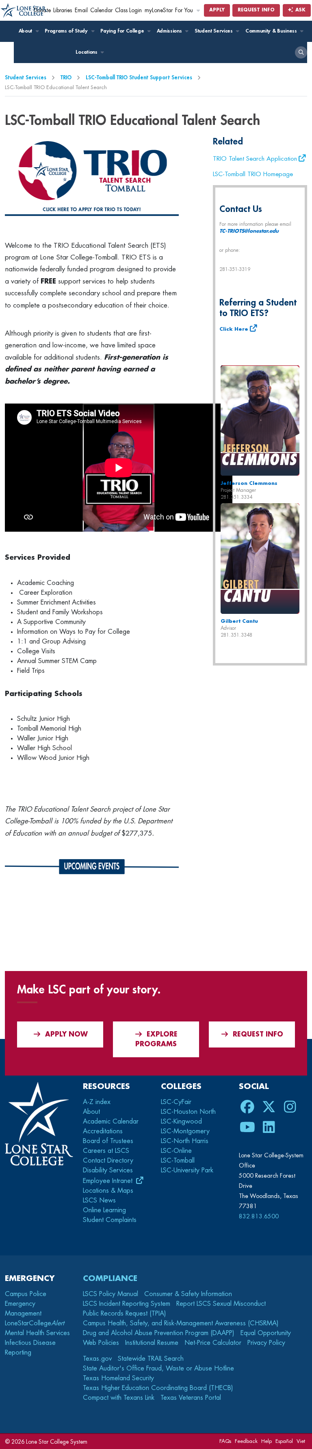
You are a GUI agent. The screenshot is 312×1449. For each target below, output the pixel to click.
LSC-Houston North (188, 1112)
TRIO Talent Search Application (255, 158)
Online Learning (104, 1210)
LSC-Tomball (178, 1160)
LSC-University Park (187, 1170)
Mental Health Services (37, 1333)
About (26, 30)
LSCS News (99, 1200)
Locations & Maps (108, 1190)
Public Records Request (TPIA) (124, 1313)
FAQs (225, 1441)
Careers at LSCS (106, 1151)
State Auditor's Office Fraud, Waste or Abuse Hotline (158, 1368)
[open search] (301, 52)
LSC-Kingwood (181, 1121)
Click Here (233, 329)
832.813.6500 (259, 1216)
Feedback (246, 1441)
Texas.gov (97, 1358)
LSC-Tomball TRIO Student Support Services (139, 77)
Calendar (101, 10)
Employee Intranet (108, 1181)
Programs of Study (67, 30)
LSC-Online (176, 1151)
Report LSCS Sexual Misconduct (221, 1304)
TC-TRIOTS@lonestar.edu (249, 231)
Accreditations (103, 1131)
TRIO (66, 77)
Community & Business (271, 30)
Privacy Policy (266, 1343)
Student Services (214, 30)
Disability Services (108, 1170)
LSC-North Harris (184, 1141)
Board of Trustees (108, 1141)
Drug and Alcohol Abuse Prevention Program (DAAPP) (158, 1333)
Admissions (170, 30)
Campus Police (25, 1294)
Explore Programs (156, 1039)
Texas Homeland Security (118, 1378)
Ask (300, 10)
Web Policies (101, 1343)
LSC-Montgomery (185, 1131)
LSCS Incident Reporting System (126, 1304)
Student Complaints (109, 1220)
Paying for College (122, 30)
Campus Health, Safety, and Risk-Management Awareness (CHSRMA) (181, 1323)
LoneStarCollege (34, 1323)
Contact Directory (108, 1160)
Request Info (256, 10)
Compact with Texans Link (118, 1397)
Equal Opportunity (265, 1333)
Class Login (128, 10)
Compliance (110, 1278)
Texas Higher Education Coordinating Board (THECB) (158, 1388)
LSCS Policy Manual (110, 1294)
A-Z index (96, 1102)
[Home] (24, 10)
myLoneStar (159, 10)
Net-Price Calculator (212, 1343)
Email (81, 10)
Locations (87, 52)
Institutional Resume (151, 1343)
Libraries (62, 10)
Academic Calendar (111, 1121)
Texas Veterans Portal (190, 1397)
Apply (217, 10)
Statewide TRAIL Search (151, 1358)
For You (185, 10)
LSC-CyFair (176, 1102)
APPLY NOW (66, 1034)
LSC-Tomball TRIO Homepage (253, 174)
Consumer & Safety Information (188, 1294)
